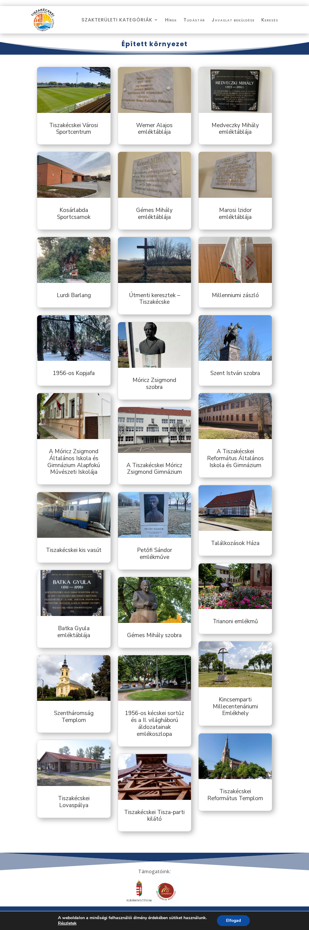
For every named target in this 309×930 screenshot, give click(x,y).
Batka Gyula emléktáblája (73, 631)
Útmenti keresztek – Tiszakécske (154, 298)
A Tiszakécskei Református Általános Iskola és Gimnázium (235, 458)
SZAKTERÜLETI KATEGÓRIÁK (116, 19)
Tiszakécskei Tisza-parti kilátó (154, 815)
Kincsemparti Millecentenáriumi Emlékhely (235, 706)
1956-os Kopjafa (74, 373)
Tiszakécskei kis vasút (73, 550)
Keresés (269, 19)
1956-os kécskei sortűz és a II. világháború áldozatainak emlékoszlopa (154, 723)
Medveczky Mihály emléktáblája (235, 128)
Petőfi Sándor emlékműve (154, 553)
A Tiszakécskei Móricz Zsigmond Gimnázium (154, 468)
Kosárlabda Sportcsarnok (74, 213)
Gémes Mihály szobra (154, 635)
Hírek (171, 19)
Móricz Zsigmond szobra (154, 383)
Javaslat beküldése (233, 19)
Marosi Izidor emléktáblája (235, 213)
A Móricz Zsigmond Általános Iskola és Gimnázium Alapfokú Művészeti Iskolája (73, 461)
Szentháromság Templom (74, 716)
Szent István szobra (235, 373)
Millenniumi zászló (235, 295)
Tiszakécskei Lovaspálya (74, 801)
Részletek (67, 923)
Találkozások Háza (235, 543)
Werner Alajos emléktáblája (154, 128)
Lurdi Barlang (74, 295)
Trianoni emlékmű (235, 621)
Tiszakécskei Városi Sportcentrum (73, 128)
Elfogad (233, 920)
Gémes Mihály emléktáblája (154, 213)
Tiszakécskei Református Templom (235, 794)
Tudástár (194, 19)
